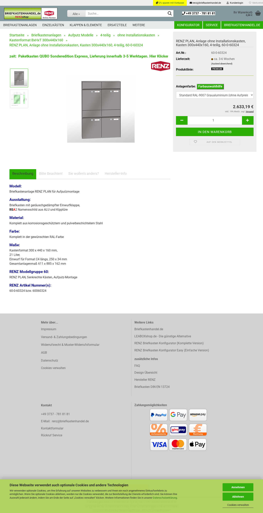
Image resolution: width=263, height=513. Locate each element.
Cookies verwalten (238, 504)
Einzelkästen (53, 25)
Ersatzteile (117, 25)
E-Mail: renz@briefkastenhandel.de (65, 421)
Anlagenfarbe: (199, 86)
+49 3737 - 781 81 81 (200, 13)
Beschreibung (22, 173)
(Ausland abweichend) (221, 63)
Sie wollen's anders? (83, 173)
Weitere (138, 25)
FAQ (137, 365)
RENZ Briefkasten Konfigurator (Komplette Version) (169, 343)
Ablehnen (238, 496)
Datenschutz (49, 360)
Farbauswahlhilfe (210, 86)
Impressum (48, 329)
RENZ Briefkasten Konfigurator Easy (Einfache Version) (171, 350)
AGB (44, 352)
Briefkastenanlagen (20, 25)
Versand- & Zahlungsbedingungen (64, 337)
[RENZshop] (30, 13)
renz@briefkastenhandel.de (206, 3)
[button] (182, 120)
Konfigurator (188, 25)
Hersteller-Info (116, 173)
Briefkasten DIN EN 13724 (152, 387)
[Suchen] (169, 13)
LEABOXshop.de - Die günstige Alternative (162, 336)
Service (212, 25)
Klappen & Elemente (86, 25)
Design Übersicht (145, 372)
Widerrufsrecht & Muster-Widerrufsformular (70, 345)
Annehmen (238, 487)
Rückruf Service (51, 435)
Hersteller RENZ (145, 380)
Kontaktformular (52, 428)
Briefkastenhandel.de (242, 25)
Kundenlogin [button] (236, 3)
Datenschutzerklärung (165, 497)
